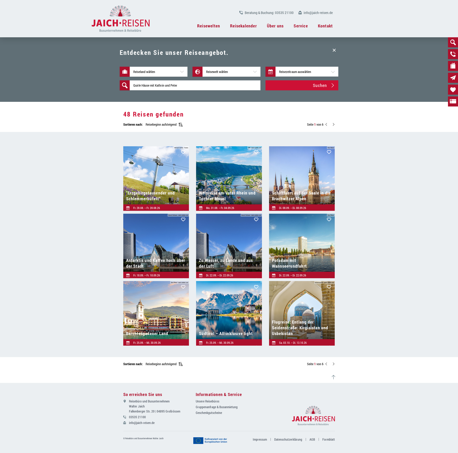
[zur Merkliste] (453, 90)
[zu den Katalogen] (453, 66)
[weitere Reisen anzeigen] (333, 124)
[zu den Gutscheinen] (453, 101)
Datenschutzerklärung (288, 439)
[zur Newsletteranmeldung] (453, 78)
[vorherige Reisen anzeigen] (326, 124)
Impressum (260, 439)
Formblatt (328, 439)
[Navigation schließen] (121, 18)
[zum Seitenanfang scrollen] (334, 377)
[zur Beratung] (453, 54)
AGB (312, 439)
